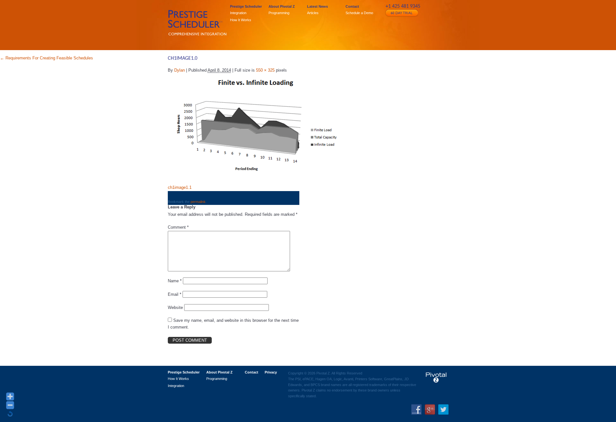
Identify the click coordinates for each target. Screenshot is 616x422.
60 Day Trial (401, 13)
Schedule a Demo (359, 13)
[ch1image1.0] (256, 125)
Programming (279, 13)
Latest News (317, 6)
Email (174, 294)
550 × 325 (265, 70)
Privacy (271, 372)
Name (175, 280)
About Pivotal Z (282, 6)
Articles (313, 13)
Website (175, 307)
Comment (178, 227)
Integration (238, 13)
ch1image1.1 (180, 187)
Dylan (179, 70)
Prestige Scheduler (246, 6)
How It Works (240, 20)
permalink (198, 202)
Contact (352, 6)
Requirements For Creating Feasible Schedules (46, 58)
